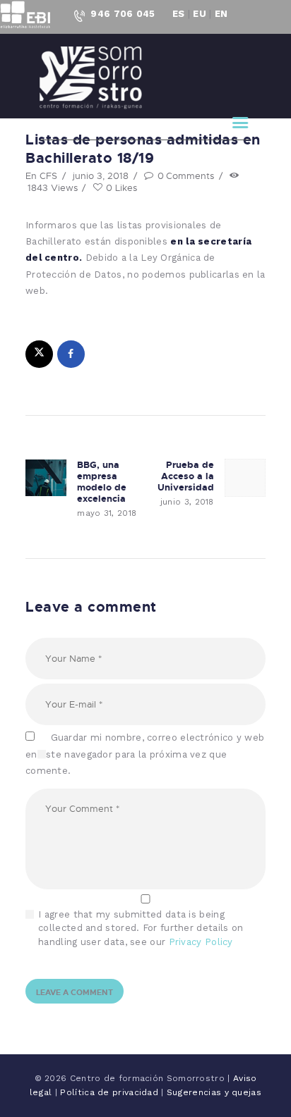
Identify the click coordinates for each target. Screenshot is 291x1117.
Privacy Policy (201, 942)
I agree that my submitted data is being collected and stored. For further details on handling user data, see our (140, 928)
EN (221, 13)
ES (178, 13)
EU (199, 13)
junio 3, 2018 (101, 175)
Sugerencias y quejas (214, 1092)
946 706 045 (122, 13)
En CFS (41, 175)
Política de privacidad (110, 1092)
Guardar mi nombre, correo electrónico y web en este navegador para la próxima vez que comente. (144, 754)
